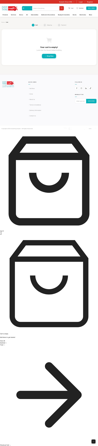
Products (5, 15)
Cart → (9, 445)
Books (74, 15)
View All (2, 341)
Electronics (83, 15)
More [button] (90, 15)
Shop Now (50, 56)
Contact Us (32, 116)
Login (81, 2)
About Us (32, 99)
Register (90, 2)
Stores (21, 15)
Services (13, 15)
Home (3, 22)
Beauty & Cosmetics (64, 15)
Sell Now (91, 8)
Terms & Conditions (35, 105)
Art (27, 15)
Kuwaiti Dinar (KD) (65, 2)
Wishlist (81, 8)
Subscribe (91, 101)
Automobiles (34, 15)
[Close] (1, 233)
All (23, 8)
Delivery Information (35, 110)
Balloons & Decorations (48, 15)
